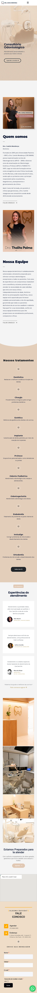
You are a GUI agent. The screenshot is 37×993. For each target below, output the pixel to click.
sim (5, 981)
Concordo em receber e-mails (13, 979)
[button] (17, 250)
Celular (6, 962)
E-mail (6, 970)
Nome (6, 953)
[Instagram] (18, 941)
